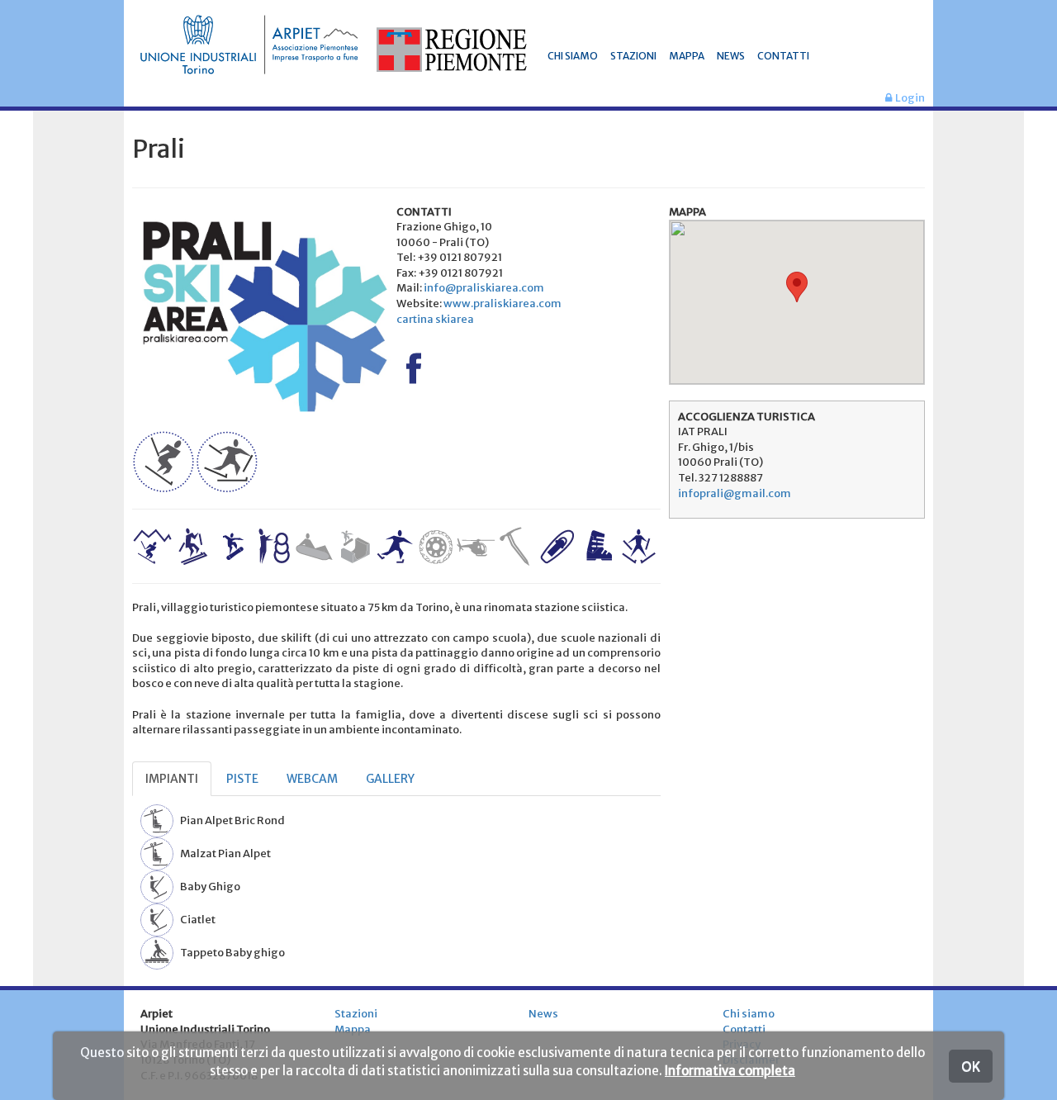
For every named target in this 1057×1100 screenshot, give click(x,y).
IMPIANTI (171, 778)
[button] (797, 287)
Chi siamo (749, 1014)
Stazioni (355, 1014)
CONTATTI (783, 56)
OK (970, 1066)
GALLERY (390, 778)
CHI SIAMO (572, 56)
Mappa (352, 1029)
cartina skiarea (435, 319)
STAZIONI (633, 56)
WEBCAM (312, 778)
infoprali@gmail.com (734, 493)
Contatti (744, 1029)
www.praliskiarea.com (502, 303)
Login (908, 98)
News (543, 1014)
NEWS (731, 56)
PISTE (242, 778)
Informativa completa (730, 1071)
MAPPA (686, 56)
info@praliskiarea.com (484, 288)
